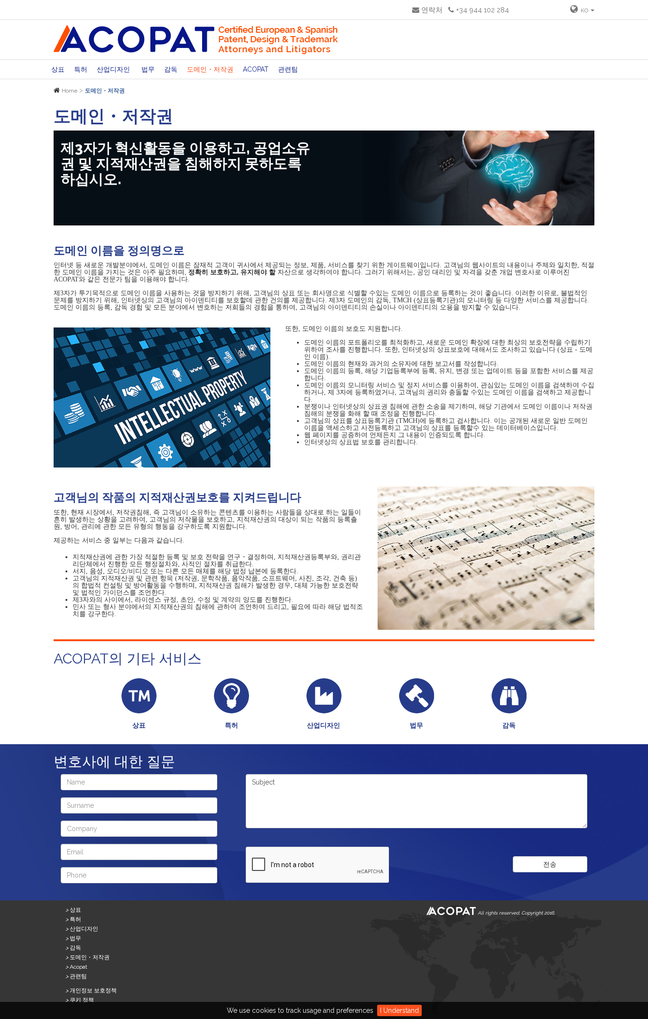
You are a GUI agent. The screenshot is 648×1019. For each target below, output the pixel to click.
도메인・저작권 (105, 90)
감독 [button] (170, 69)
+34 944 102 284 (481, 10)
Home (69, 90)
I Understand (399, 1010)
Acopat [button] (255, 69)
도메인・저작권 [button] (210, 69)
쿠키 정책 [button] (79, 1000)
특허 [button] (80, 69)
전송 (549, 864)
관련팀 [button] (288, 69)
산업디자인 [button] (114, 69)
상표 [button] (58, 69)
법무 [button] (148, 69)
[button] (582, 10)
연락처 (431, 10)
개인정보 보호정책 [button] (91, 990)
